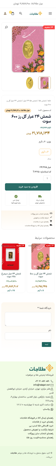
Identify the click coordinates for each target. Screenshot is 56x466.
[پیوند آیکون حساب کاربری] (5, 13)
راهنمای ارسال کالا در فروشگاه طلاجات (28, 225)
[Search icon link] (21, 13)
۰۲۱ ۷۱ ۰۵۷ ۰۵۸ (42, 381)
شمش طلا (42, 100)
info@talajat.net (41, 385)
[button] (6, 27)
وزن (49, 141)
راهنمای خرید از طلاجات (28, 221)
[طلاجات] (36, 13)
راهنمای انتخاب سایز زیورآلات (28, 213)
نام (50, 330)
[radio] (45, 152)
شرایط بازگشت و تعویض (28, 217)
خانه (49, 100)
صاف (49, 159)
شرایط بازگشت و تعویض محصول (38, 429)
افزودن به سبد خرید (28, 187)
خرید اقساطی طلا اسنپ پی (41, 425)
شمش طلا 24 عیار (30, 100)
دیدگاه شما (44, 308)
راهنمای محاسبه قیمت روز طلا (39, 437)
